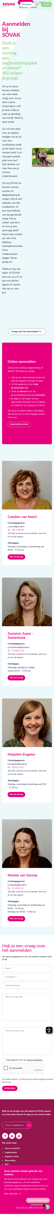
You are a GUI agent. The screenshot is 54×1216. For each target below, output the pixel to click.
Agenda (33, 7)
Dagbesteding (11, 1152)
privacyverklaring (34, 1060)
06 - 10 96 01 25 (16, 650)
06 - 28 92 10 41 (16, 767)
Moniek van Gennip (22, 875)
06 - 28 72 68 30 (16, 530)
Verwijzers (26, 4)
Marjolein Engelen (21, 754)
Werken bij (23, 7)
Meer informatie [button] (11, 1194)
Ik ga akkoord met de (24, 1060)
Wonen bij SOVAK (12, 1148)
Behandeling (10, 1161)
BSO (7, 1164)
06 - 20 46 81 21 (16, 888)
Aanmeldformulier (19, 424)
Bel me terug (16, 557)
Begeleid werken (12, 1157)
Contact (46, 4)
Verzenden (9, 1088)
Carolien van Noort (22, 517)
